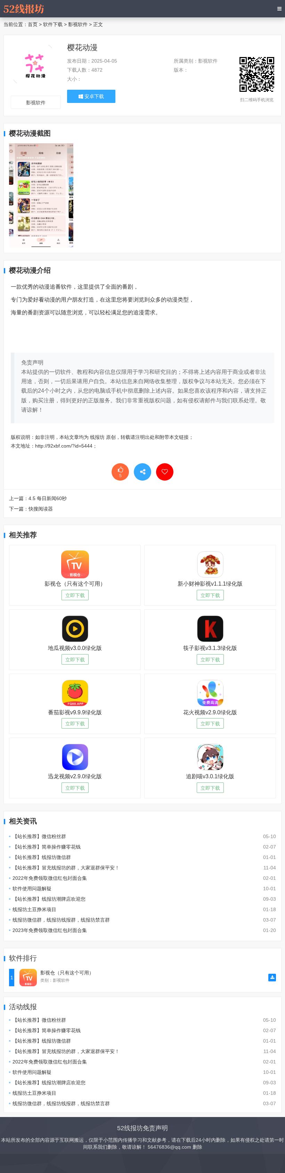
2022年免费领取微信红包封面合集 (50, 878)
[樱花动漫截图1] (41, 195)
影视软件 (78, 24)
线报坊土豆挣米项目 (34, 909)
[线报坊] (23, 8)
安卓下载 (93, 96)
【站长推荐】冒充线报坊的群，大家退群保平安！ (66, 867)
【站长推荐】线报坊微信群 (42, 857)
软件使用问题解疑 (32, 888)
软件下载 (53, 24)
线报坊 (97, 437)
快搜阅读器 (40, 509)
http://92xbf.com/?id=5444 (63, 446)
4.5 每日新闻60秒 (47, 498)
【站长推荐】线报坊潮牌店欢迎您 (49, 899)
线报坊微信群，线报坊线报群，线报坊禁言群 (61, 920)
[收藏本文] (164, 472)
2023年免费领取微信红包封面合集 (50, 930)
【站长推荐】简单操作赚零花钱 (47, 847)
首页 (33, 24)
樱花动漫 (82, 47)
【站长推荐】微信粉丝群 (39, 836)
